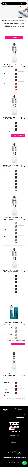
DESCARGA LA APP (20, 416)
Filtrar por (14, 37)
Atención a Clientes (13, 435)
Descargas (13, 442)
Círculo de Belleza (16, 462)
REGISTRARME (20, 409)
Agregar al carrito (18, 135)
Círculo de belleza (13, 431)
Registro (13, 438)
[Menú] (3, 4)
